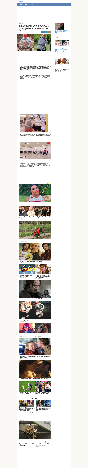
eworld (21, 1)
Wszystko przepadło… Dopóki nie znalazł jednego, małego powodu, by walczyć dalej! (62, 31)
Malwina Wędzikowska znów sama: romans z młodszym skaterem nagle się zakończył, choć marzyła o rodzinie (43, 409)
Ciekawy (21, 4)
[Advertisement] (44, 13)
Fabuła (25, 4)
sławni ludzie (31, 4)
